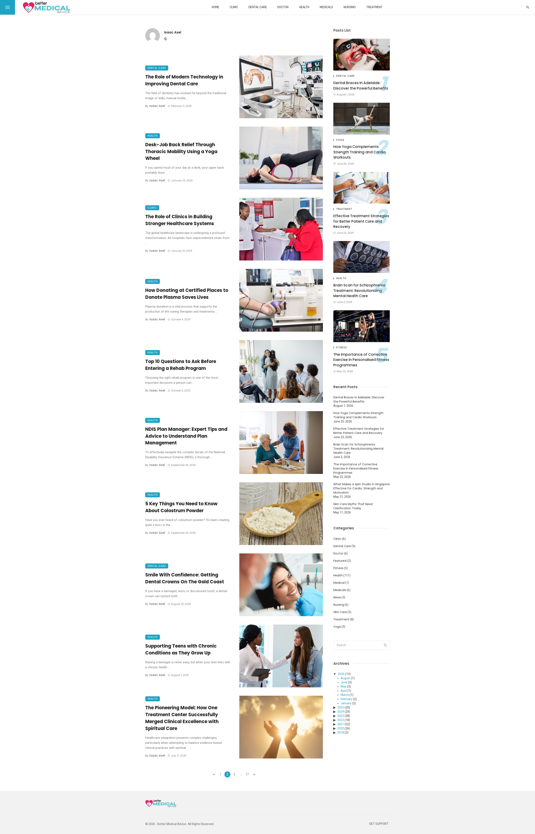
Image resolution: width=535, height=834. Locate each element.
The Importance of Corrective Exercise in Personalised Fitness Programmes (361, 360)
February (346, 699)
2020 (340, 728)
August (345, 678)
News (337, 597)
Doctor (283, 7)
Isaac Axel (172, 32)
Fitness (341, 347)
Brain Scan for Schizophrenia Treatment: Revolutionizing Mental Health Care (359, 290)
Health (304, 7)
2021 (340, 724)
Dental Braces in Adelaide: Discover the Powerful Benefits (360, 85)
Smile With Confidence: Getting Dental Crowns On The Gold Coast (184, 578)
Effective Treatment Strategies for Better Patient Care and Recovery (361, 221)
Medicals (326, 7)
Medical (339, 583)
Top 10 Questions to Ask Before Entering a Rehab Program (180, 365)
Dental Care (257, 7)
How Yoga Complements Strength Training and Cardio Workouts (359, 152)
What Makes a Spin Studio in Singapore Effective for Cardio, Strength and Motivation (361, 488)
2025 (340, 707)
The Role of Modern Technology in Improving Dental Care (184, 80)
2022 (340, 720)
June (344, 682)
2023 (340, 715)
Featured (339, 561)
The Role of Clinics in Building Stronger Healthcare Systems (179, 220)
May (343, 686)
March (345, 695)
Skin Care (340, 612)
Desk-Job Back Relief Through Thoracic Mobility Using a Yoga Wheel (181, 151)
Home (215, 7)
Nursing (350, 7)
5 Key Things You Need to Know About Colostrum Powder (181, 507)
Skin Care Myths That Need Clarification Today (353, 506)
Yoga (340, 140)
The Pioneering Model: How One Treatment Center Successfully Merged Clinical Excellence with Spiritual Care (182, 717)
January (346, 703)
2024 (340, 711)
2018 (340, 732)
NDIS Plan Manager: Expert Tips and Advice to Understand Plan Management (186, 436)
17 (247, 774)
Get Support (379, 824)
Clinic (234, 7)
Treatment (374, 7)
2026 (341, 674)
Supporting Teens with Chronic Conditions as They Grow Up (181, 649)
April (344, 690)
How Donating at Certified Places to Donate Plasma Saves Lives (186, 293)
